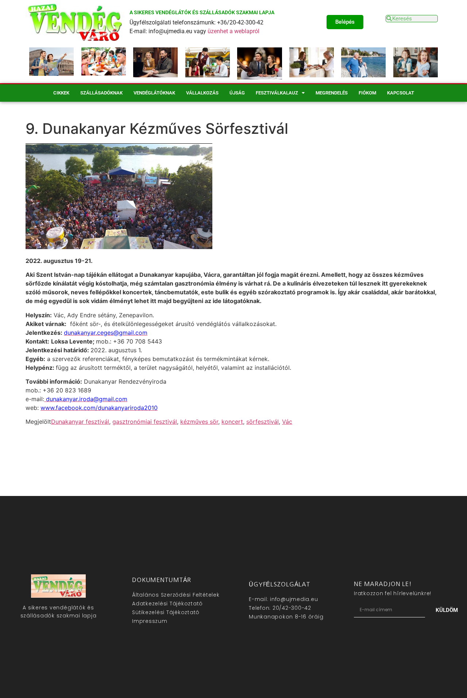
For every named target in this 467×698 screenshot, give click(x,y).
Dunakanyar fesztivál (80, 421)
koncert (232, 421)
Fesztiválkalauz (277, 93)
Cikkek (61, 93)
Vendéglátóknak (154, 93)
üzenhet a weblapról (233, 31)
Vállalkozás (202, 93)
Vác (287, 421)
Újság (237, 93)
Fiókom (367, 93)
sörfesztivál (262, 421)
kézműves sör (199, 421)
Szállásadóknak (101, 93)
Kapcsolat (400, 93)
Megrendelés (332, 93)
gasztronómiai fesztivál (144, 421)
